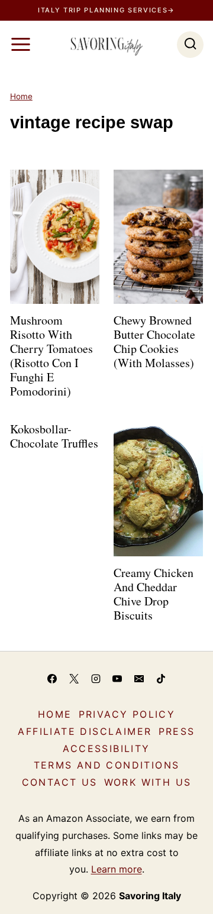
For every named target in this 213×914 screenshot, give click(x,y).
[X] (73, 678)
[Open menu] (20, 44)
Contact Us (60, 782)
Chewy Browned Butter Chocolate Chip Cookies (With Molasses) (154, 341)
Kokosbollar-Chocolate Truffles (54, 436)
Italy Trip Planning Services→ (106, 10)
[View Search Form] (190, 44)
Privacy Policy (127, 714)
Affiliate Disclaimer (84, 731)
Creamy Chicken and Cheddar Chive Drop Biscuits (153, 594)
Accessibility (106, 748)
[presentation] (54, 237)
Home (21, 96)
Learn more (116, 869)
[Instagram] (95, 678)
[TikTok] (160, 678)
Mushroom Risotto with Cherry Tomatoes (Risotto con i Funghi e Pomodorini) (51, 355)
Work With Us (148, 782)
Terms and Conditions (107, 765)
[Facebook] (52, 678)
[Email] (139, 678)
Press (177, 731)
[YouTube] (117, 678)
